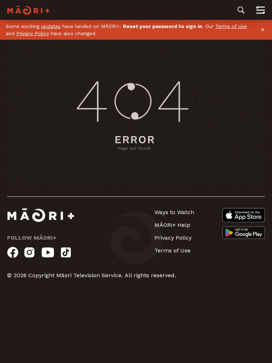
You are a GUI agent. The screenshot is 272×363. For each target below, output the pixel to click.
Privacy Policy (32, 33)
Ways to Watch (174, 212)
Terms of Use (231, 26)
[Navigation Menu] (260, 10)
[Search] (241, 10)
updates (51, 26)
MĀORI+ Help (172, 225)
